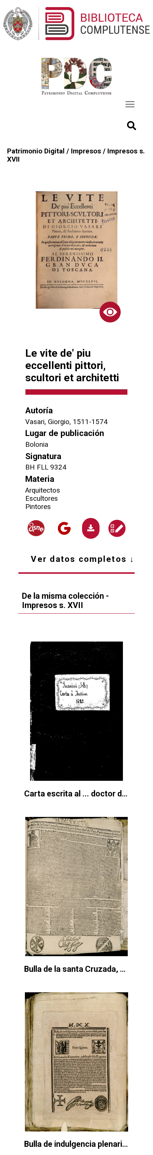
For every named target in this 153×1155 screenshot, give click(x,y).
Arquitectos (42, 490)
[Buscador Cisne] (36, 528)
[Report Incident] (117, 528)
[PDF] (91, 528)
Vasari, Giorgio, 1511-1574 (66, 422)
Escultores (41, 498)
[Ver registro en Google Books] (64, 528)
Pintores (38, 507)
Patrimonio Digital (36, 151)
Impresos (86, 151)
